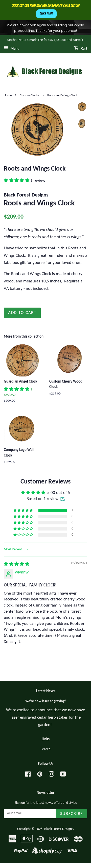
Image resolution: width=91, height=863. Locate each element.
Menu (14, 49)
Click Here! (46, 13)
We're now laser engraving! (45, 701)
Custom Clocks (29, 95)
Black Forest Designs (58, 829)
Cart (83, 49)
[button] (17, 180)
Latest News (45, 691)
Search (45, 749)
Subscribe (71, 814)
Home (8, 95)
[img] (16, 564)
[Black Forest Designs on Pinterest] (39, 775)
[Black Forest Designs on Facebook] (28, 775)
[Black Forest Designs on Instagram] (51, 775)
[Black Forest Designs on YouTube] (63, 775)
